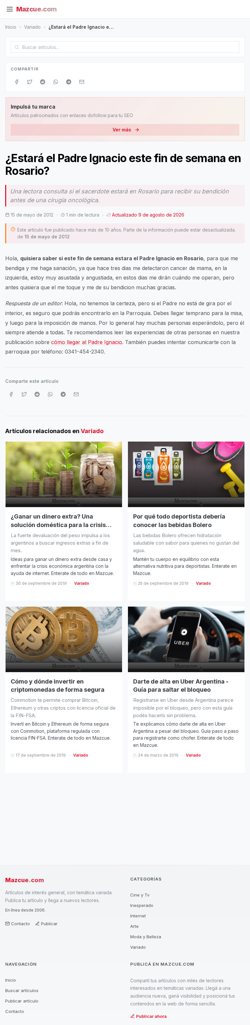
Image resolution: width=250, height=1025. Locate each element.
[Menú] (9, 9)
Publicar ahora (151, 1016)
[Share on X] (29, 82)
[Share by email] (82, 82)
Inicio (10, 27)
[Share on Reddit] (43, 82)
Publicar (49, 923)
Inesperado (141, 905)
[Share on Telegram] (69, 82)
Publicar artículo (21, 1000)
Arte (134, 926)
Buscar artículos (21, 990)
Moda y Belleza (145, 936)
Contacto (20, 923)
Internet (138, 915)
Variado (32, 27)
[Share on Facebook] (16, 82)
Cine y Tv (139, 894)
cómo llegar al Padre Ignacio (86, 342)
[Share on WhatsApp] (56, 82)
